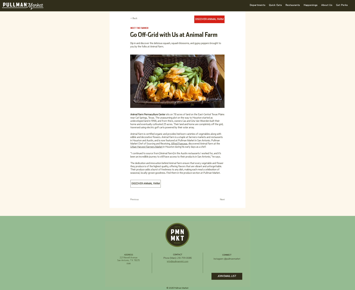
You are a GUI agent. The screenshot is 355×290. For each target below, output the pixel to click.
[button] (310, 5)
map (129, 263)
